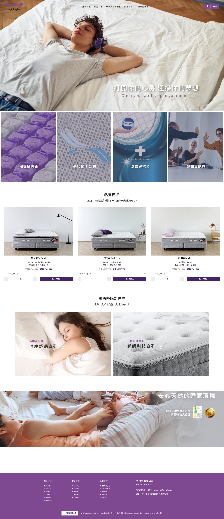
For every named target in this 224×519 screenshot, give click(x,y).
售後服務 (103, 491)
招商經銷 (103, 494)
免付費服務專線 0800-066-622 (144, 483)
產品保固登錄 (105, 486)
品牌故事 (47, 486)
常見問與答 (76, 494)
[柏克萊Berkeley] (112, 231)
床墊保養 (75, 491)
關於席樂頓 (143, 7)
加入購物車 (56, 279)
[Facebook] (69, 513)
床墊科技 (86, 7)
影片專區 (47, 491)
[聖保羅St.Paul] (38, 231)
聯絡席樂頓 (48, 500)
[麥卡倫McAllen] (185, 231)
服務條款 (103, 497)
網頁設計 (160, 513)
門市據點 (128, 7)
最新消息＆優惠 (113, 7)
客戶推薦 (75, 497)
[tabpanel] (112, 55)
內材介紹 (75, 489)
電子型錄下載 (105, 489)
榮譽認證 (47, 489)
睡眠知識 (75, 486)
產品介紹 (98, 7)
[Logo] (14, 7)
